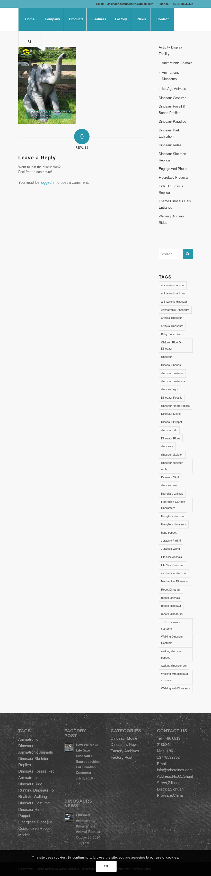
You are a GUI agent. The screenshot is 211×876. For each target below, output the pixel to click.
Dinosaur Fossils (171, 397)
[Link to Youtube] (35, 65)
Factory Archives (125, 751)
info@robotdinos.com (175, 770)
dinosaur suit (169, 485)
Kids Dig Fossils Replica (171, 189)
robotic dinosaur (171, 605)
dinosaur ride (169, 430)
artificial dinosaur (171, 317)
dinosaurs (167, 446)
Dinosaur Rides (170, 145)
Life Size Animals (171, 557)
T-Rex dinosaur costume (170, 625)
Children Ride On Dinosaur (171, 345)
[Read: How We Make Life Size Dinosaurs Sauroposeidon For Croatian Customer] (69, 747)
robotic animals (170, 597)
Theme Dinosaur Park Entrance (175, 204)
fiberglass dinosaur (173, 516)
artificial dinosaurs (172, 326)
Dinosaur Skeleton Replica (172, 157)
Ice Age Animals (174, 89)
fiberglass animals (172, 493)
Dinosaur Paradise (172, 121)
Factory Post (121, 757)
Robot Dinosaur (171, 589)
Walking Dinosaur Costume (172, 639)
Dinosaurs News (125, 744)
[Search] (29, 42)
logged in (47, 182)
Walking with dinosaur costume (174, 677)
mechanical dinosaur (174, 573)
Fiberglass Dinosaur (35, 822)
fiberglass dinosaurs (173, 524)
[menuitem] (29, 19)
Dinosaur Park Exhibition (169, 133)
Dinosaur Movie (171, 413)
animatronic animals (173, 293)
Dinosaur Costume (172, 98)
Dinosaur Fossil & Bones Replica (172, 109)
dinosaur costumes (173, 381)
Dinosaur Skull (170, 477)
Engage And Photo (173, 169)
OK (106, 866)
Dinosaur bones (171, 365)
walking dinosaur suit (174, 665)
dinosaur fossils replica (175, 405)
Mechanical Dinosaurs (175, 581)
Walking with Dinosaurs (175, 688)
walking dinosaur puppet (171, 654)
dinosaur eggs (170, 389)
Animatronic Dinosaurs (171, 76)
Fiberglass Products (174, 177)
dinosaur (166, 356)
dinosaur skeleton (172, 454)
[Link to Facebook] (43, 65)
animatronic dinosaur (174, 301)
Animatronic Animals (177, 63)
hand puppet (169, 532)
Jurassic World (170, 548)
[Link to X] (27, 65)
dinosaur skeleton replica (172, 466)
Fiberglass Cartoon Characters (173, 505)
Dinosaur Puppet (171, 421)
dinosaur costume (172, 373)
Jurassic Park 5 (171, 540)
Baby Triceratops (172, 334)
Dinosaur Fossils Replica (39, 771)
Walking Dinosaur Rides (172, 219)
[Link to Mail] (20, 65)
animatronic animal (172, 285)
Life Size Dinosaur (172, 565)
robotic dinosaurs (172, 613)
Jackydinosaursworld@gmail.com (130, 3)
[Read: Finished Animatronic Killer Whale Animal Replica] (69, 817)
